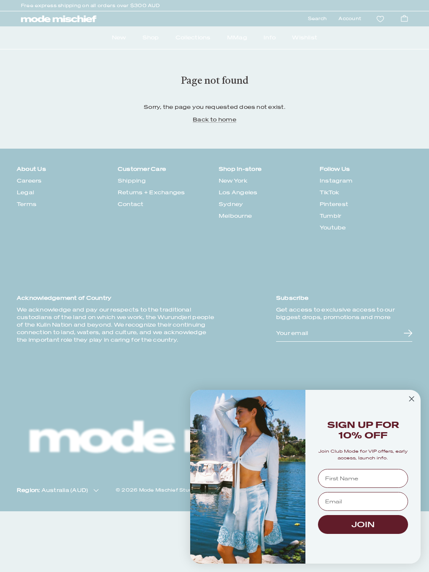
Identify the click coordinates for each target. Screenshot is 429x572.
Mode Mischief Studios (169, 490)
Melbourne (235, 216)
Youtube (333, 227)
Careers (29, 181)
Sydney (231, 204)
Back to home (214, 119)
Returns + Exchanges (151, 192)
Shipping (132, 181)
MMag (237, 37)
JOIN (363, 524)
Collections (193, 37)
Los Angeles (238, 192)
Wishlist (304, 37)
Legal (25, 192)
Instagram (336, 181)
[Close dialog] (411, 399)
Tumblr (330, 216)
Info (270, 37)
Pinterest (334, 204)
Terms (26, 204)
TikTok (329, 192)
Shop (150, 37)
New (119, 37)
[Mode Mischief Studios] (58, 18)
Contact (131, 204)
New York (233, 181)
